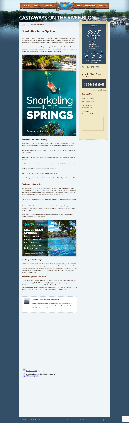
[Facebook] (88, 67)
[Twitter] (92, 67)
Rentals (36, 6)
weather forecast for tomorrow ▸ (94, 61)
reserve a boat (25, 283)
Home (25, 6)
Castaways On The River (58, 287)
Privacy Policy (43, 420)
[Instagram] (97, 67)
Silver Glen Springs (44, 188)
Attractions (88, 6)
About (47, 6)
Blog (77, 6)
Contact (100, 6)
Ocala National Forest (61, 264)
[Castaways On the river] (65, 5)
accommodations (69, 285)
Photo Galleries (84, 420)
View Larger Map (86, 133)
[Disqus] (49, 340)
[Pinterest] (83, 67)
